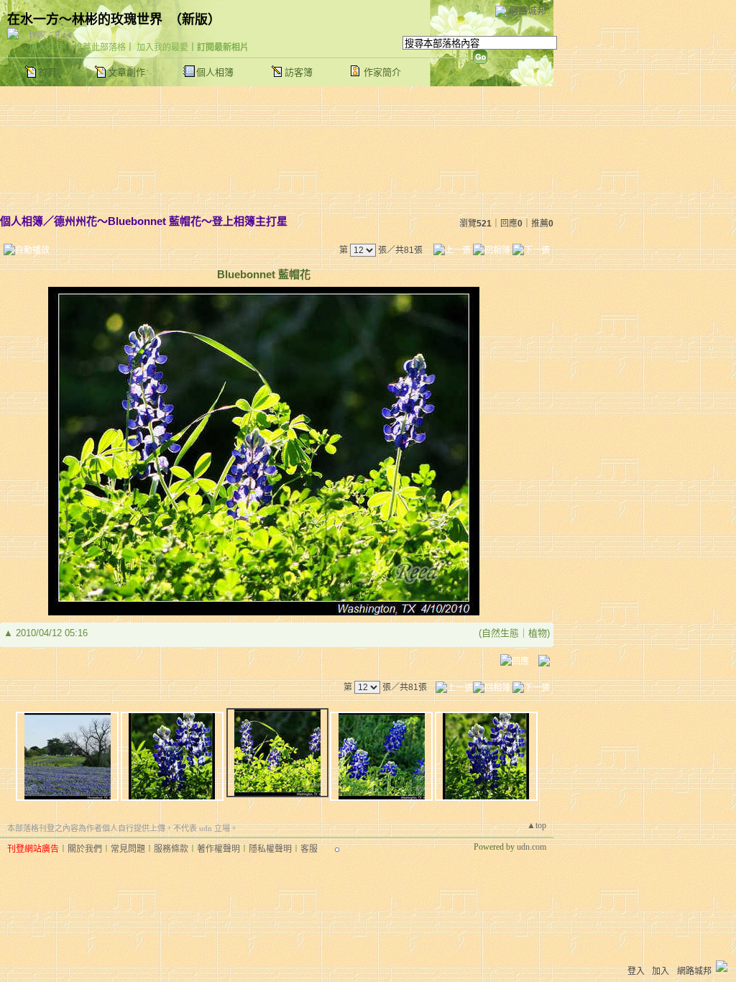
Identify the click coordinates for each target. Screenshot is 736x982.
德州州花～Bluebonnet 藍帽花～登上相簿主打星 (171, 221)
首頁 (47, 72)
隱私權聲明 (270, 849)
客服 (309, 849)
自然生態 (500, 633)
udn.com (531, 847)
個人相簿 (215, 72)
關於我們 (85, 849)
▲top (536, 825)
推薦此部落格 (100, 47)
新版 (195, 19)
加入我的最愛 (162, 47)
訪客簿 (299, 72)
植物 (537, 633)
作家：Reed (50, 35)
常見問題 (128, 849)
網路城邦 (527, 10)
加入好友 (46, 47)
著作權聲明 (218, 849)
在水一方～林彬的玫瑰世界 (84, 19)
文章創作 (126, 72)
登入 (636, 971)
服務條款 (171, 849)
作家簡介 (382, 72)
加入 (660, 971)
